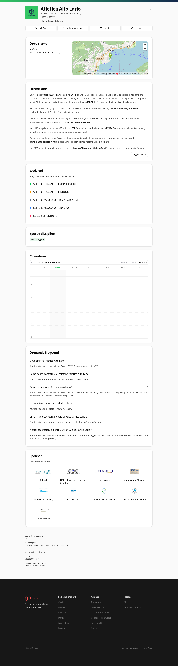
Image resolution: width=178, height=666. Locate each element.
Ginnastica (63, 623)
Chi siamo (96, 602)
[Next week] (36, 262)
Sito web (139, 28)
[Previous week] (32, 262)
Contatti (95, 628)
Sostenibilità (97, 623)
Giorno (124, 262)
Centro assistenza (133, 607)
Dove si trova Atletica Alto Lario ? (48, 360)
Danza (61, 617)
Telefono (43, 28)
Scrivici (107, 28)
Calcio (61, 602)
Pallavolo (62, 612)
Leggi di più (138, 154)
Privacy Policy (147, 648)
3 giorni (132, 262)
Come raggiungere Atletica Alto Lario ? (51, 387)
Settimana (142, 262)
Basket (61, 607)
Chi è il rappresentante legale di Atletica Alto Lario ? (58, 416)
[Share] (150, 8)
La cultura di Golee (100, 612)
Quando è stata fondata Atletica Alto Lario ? (54, 403)
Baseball (62, 628)
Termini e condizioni (130, 648)
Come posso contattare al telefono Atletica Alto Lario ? (60, 373)
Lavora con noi (98, 607)
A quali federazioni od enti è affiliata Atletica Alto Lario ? (61, 429)
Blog (126, 602)
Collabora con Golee (101, 617)
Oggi (40, 262)
